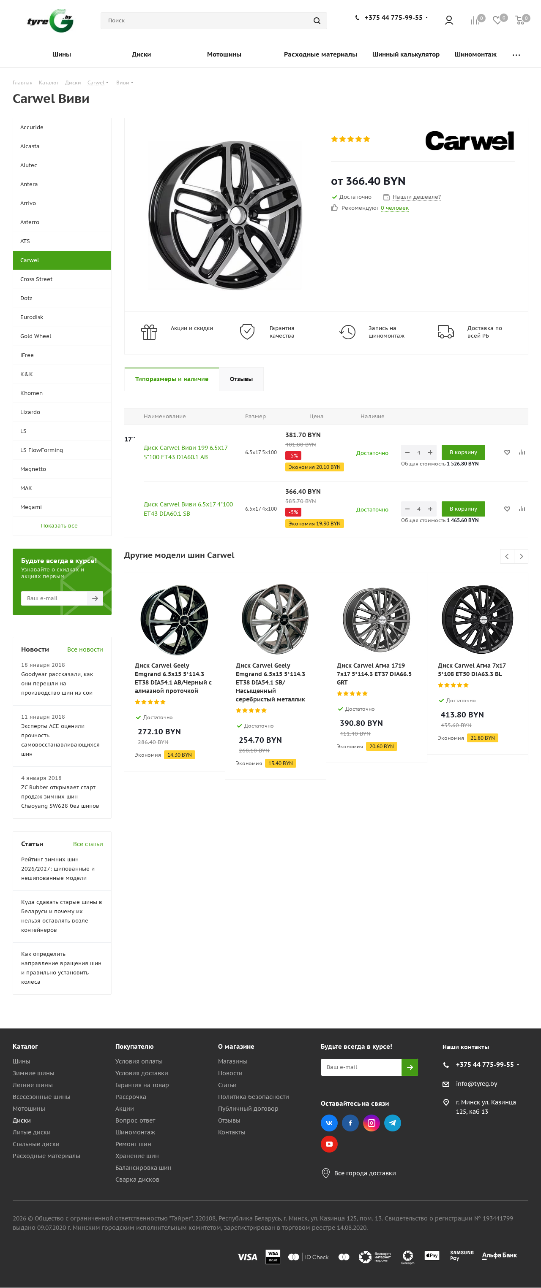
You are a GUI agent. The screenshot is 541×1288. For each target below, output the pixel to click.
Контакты (232, 1132)
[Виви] (225, 215)
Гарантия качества (282, 332)
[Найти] (317, 20)
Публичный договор (248, 1108)
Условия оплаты (139, 1061)
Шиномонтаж (135, 1132)
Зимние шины (34, 1073)
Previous (507, 556)
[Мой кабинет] (449, 21)
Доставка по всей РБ (484, 332)
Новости (230, 1073)
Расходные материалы (46, 1156)
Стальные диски (36, 1144)
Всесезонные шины (42, 1097)
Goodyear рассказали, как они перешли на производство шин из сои (57, 683)
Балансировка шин (143, 1168)
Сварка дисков (137, 1179)
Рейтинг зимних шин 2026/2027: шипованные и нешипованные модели (58, 869)
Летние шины (33, 1085)
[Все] (516, 54)
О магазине (236, 1046)
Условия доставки (141, 1073)
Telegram (392, 1123)
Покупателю (134, 1046)
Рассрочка (130, 1097)
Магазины (233, 1061)
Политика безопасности (253, 1097)
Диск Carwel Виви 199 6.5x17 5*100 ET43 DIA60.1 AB (185, 452)
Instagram (371, 1123)
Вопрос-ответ (135, 1120)
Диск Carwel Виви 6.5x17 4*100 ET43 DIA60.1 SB (188, 509)
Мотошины (29, 1108)
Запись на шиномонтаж (386, 332)
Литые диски (32, 1132)
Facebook (350, 1123)
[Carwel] (470, 141)
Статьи (227, 1085)
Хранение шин (137, 1156)
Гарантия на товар (142, 1085)
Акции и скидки (192, 328)
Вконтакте (329, 1123)
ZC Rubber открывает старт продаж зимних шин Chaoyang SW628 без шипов (60, 796)
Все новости (85, 649)
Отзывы (229, 1120)
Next (521, 556)
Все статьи (88, 844)
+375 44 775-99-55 (394, 18)
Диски (22, 1120)
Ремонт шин (133, 1144)
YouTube (329, 1144)
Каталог (25, 1046)
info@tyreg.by (476, 1084)
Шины (21, 1061)
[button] (505, 977)
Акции (124, 1108)
